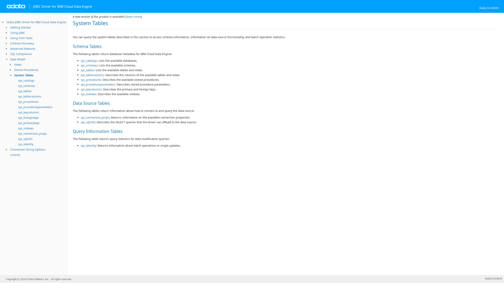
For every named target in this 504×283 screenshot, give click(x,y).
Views (18, 64)
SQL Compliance (21, 54)
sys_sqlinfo (25, 139)
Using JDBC (17, 33)
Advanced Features (22, 49)
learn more (133, 16)
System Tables (23, 75)
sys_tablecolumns (29, 96)
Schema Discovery (22, 43)
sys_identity (25, 144)
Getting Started (20, 27)
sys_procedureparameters (35, 107)
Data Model (17, 59)
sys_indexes (26, 128)
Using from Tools (21, 38)
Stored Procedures (26, 70)
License (15, 155)
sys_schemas (26, 86)
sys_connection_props (32, 133)
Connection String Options (27, 149)
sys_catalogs (26, 80)
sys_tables (25, 91)
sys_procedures (28, 102)
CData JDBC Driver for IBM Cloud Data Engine (36, 22)
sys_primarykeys (29, 123)
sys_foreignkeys (28, 117)
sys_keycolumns (28, 112)
